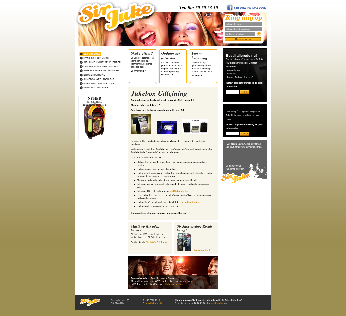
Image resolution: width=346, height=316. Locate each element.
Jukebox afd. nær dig (99, 79)
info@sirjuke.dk (154, 303)
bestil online (217, 303)
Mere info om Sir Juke (99, 83)
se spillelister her (190, 202)
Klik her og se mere (174, 284)
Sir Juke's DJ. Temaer (157, 242)
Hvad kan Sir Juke (96, 58)
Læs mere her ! (202, 250)
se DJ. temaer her (179, 191)
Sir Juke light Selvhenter (102, 62)
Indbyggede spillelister (101, 70)
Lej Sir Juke (92, 54)
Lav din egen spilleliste (100, 66)
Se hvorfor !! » (138, 71)
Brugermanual (94, 75)
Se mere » (197, 75)
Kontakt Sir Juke (95, 87)
